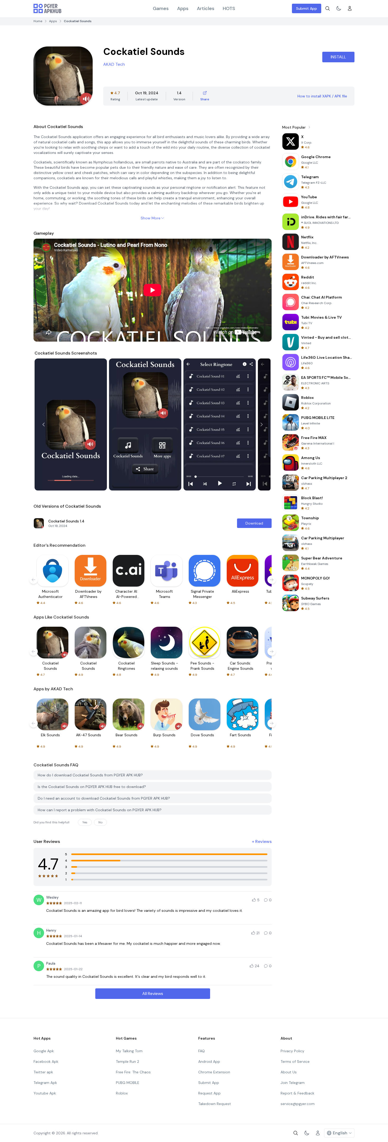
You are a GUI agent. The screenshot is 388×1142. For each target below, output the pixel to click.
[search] (327, 8)
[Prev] (43, 424)
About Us (289, 1072)
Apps (182, 8)
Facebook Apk (46, 1061)
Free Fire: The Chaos (133, 1072)
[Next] (261, 424)
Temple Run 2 (127, 1061)
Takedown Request (214, 1103)
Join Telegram (293, 1082)
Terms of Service (295, 1061)
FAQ (201, 1051)
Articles (205, 8)
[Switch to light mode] (338, 8)
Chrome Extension (214, 1072)
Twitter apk (43, 1072)
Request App (209, 1093)
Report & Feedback (297, 1093)
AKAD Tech (114, 64)
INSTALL (338, 57)
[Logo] (47, 8)
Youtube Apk (45, 1093)
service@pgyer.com (298, 1103)
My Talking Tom (129, 1051)
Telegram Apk (45, 1082)
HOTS (229, 8)
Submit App (306, 8)
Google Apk (44, 1051)
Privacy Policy (292, 1051)
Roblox (122, 1093)
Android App (209, 1061)
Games (161, 8)
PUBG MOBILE (127, 1082)
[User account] (349, 8)
